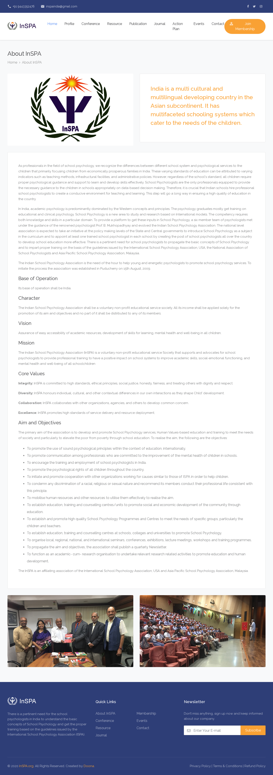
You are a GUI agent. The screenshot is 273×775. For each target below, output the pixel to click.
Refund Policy (255, 766)
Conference (90, 24)
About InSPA (32, 62)
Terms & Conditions (227, 766)
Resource (114, 24)
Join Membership (242, 26)
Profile (69, 24)
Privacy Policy (200, 766)
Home (52, 24)
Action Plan (178, 26)
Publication (138, 24)
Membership (146, 713)
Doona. (89, 766)
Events (198, 24)
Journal (159, 24)
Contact (218, 24)
